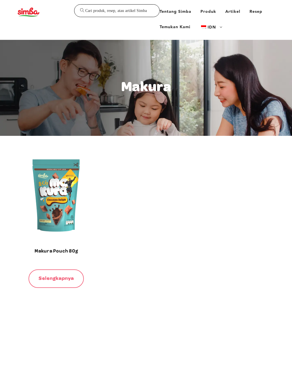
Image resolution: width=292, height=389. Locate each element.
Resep (256, 12)
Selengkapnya (56, 278)
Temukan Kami (175, 27)
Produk (208, 12)
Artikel (232, 12)
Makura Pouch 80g (56, 251)
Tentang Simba (175, 12)
